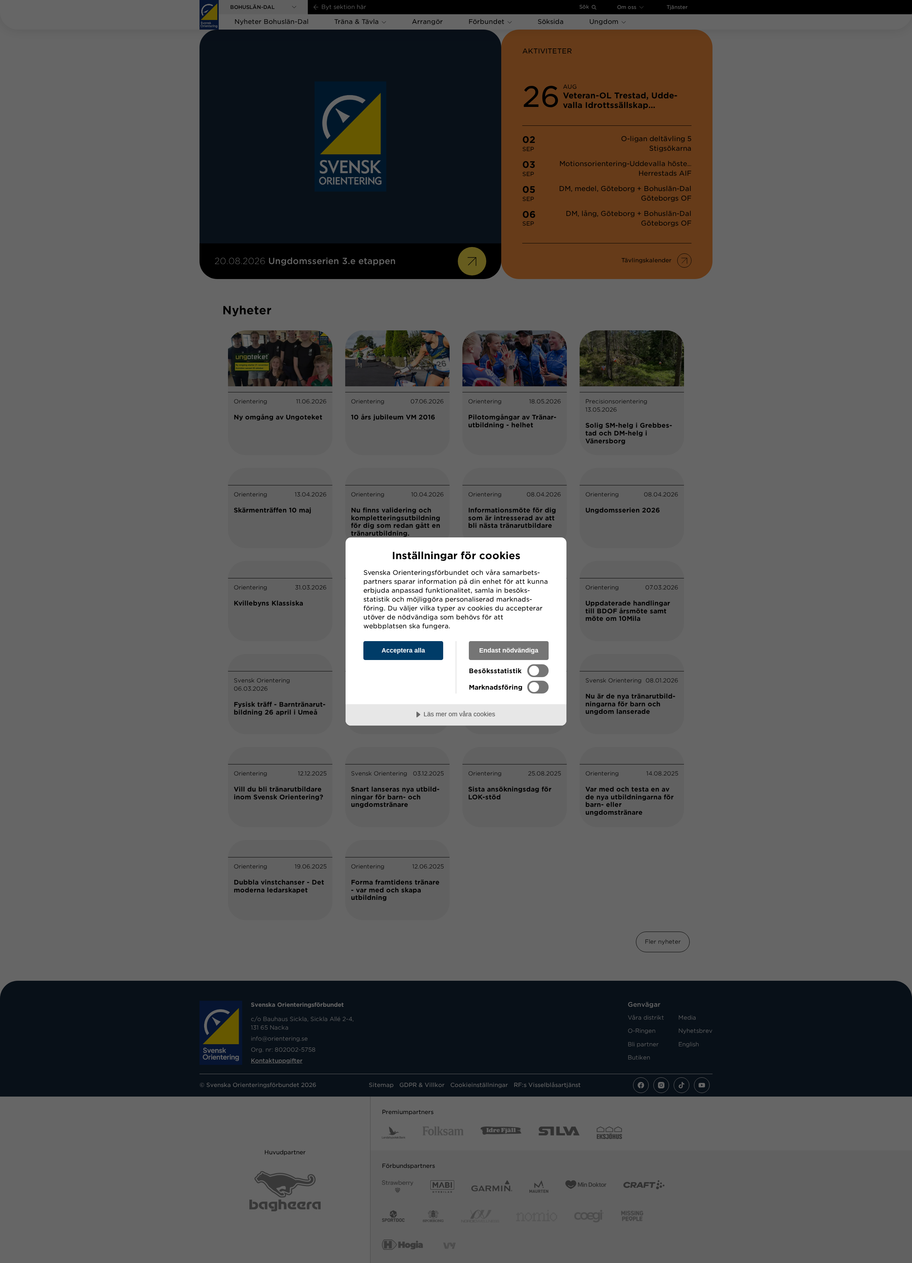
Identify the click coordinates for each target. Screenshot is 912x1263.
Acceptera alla (403, 650)
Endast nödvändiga (508, 650)
